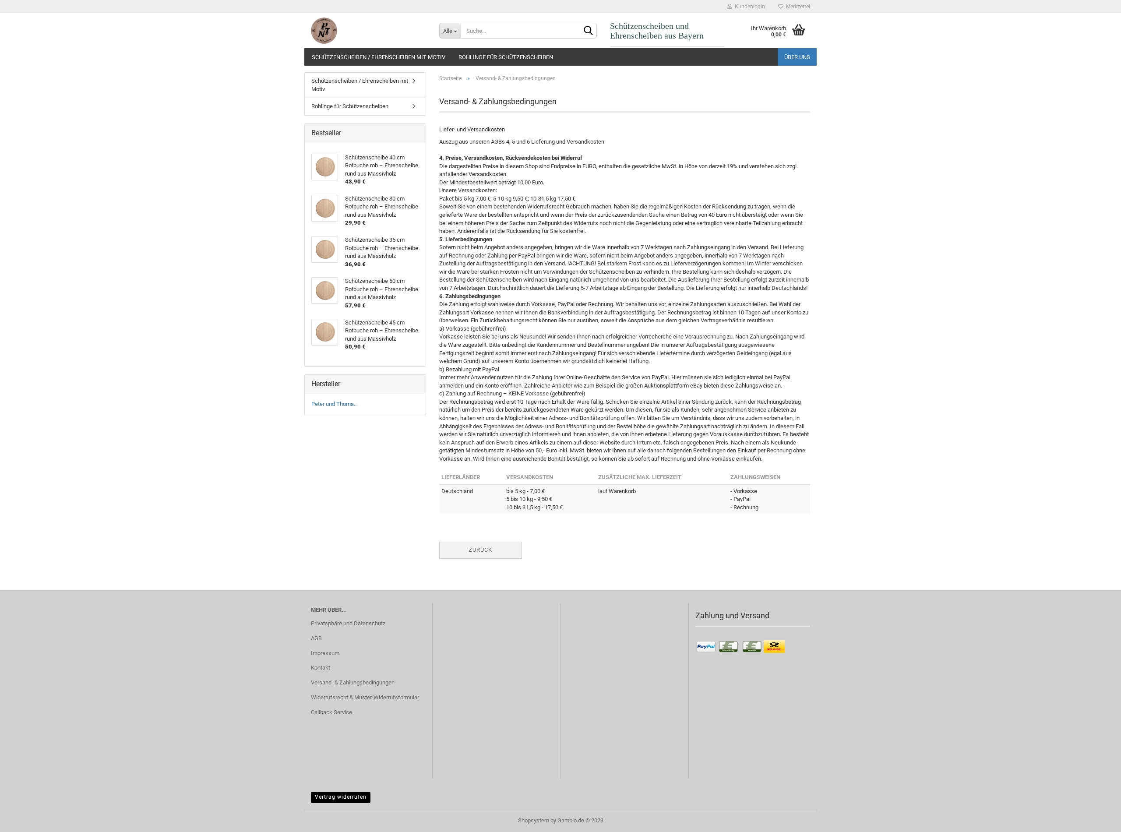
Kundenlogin (748, 7)
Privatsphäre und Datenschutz (348, 623)
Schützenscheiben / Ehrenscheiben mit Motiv (378, 57)
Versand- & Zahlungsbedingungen (353, 682)
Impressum (325, 653)
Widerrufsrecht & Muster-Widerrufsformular (365, 697)
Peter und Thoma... (334, 404)
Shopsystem (533, 820)
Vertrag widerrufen (341, 797)
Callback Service (331, 712)
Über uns (797, 57)
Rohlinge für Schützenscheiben (505, 57)
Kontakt (320, 667)
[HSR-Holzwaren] (368, 30)
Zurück (480, 549)
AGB (316, 638)
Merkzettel (796, 7)
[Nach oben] (1097, 819)
